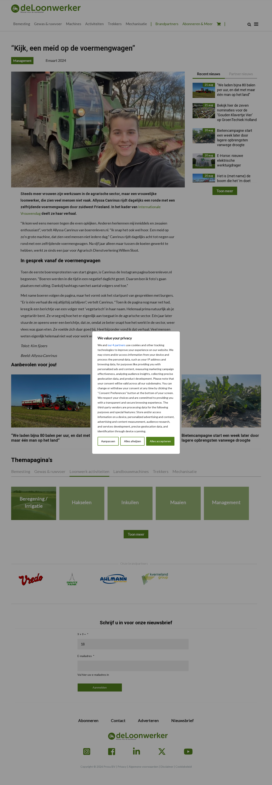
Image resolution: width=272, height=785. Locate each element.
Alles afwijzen (132, 441)
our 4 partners (116, 345)
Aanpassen (108, 441)
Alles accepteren (160, 441)
